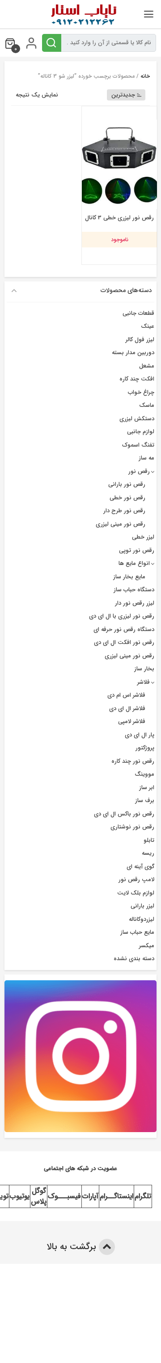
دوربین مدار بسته (133, 352)
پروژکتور (145, 748)
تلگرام (143, 1196)
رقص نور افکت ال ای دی (124, 642)
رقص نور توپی (136, 550)
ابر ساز (146, 787)
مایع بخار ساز (129, 576)
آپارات (90, 1196)
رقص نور (139, 471)
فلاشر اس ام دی (126, 695)
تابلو (149, 840)
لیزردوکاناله (141, 919)
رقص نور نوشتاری (132, 827)
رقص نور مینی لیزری (120, 524)
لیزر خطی (143, 537)
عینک (147, 326)
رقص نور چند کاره (132, 761)
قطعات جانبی (138, 313)
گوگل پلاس (39, 1196)
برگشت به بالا (73, 1247)
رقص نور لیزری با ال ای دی (121, 616)
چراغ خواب (141, 392)
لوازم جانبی (140, 431)
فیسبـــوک (64, 1196)
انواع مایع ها (134, 563)
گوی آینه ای (140, 866)
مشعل (146, 366)
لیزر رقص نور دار (134, 603)
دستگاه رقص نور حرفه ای (123, 629)
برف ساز (144, 800)
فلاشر (143, 682)
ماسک (146, 405)
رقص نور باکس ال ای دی (124, 814)
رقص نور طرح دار (124, 510)
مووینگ (144, 774)
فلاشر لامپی (131, 721)
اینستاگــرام (116, 1196)
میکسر (146, 945)
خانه (145, 76)
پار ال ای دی (139, 735)
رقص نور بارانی (126, 484)
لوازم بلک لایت (135, 893)
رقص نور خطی (127, 497)
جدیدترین (123, 95)
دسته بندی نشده (134, 958)
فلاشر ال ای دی (127, 708)
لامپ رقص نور (136, 879)
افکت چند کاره (136, 379)
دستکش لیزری (136, 418)
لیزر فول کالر (140, 339)
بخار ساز (144, 668)
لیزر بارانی (142, 906)
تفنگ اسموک (138, 445)
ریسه (148, 853)
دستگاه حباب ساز (134, 589)
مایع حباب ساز (137, 932)
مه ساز (146, 458)
